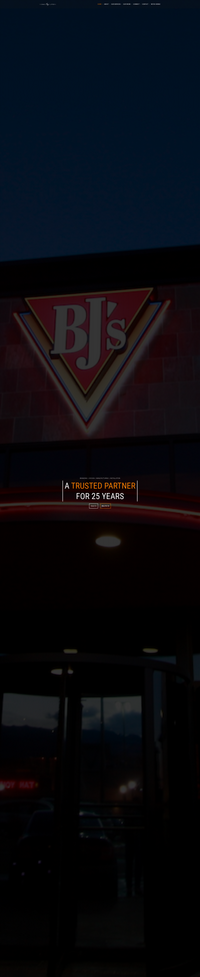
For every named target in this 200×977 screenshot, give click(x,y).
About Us (94, 501)
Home (99, 4)
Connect (136, 4)
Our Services (116, 4)
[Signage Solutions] (48, 4)
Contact (145, 4)
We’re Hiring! (156, 4)
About (106, 4)
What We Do (105, 501)
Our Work (127, 4)
